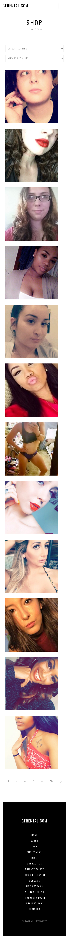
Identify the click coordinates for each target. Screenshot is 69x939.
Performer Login (34, 897)
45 (51, 780)
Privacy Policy (34, 869)
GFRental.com (15, 5)
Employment (34, 852)
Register (34, 909)
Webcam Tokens (34, 891)
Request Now (34, 903)
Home (29, 29)
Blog (34, 857)
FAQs (35, 846)
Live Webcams (34, 886)
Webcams (34, 880)
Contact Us (34, 863)
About (34, 840)
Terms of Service (34, 874)
